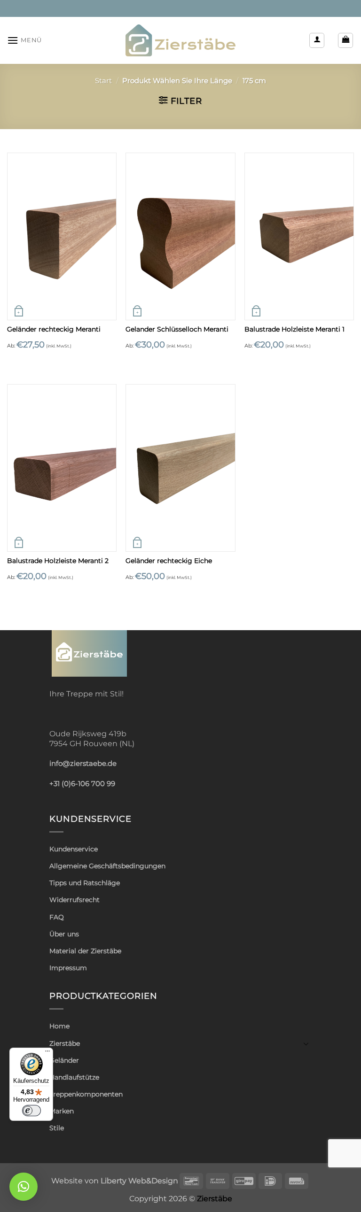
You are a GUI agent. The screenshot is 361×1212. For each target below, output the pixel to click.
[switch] (31, 1110)
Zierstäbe (64, 1043)
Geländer (64, 1060)
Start (103, 81)
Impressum (68, 968)
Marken (61, 1111)
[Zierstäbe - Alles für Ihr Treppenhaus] (181, 40)
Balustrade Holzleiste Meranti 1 (294, 329)
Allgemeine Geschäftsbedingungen (107, 866)
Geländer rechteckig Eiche (169, 560)
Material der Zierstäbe (85, 951)
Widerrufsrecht (74, 899)
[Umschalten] (306, 1043)
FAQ (56, 917)
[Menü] (47, 1053)
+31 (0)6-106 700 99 (82, 784)
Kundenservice (73, 849)
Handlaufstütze (74, 1077)
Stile (56, 1128)
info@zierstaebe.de (83, 763)
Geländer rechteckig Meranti (54, 329)
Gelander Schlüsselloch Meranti (177, 329)
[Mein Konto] (316, 40)
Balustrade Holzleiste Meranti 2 (58, 560)
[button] (24, 40)
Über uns (64, 934)
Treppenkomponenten (86, 1094)
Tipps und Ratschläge (84, 883)
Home (59, 1026)
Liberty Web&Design (139, 1180)
